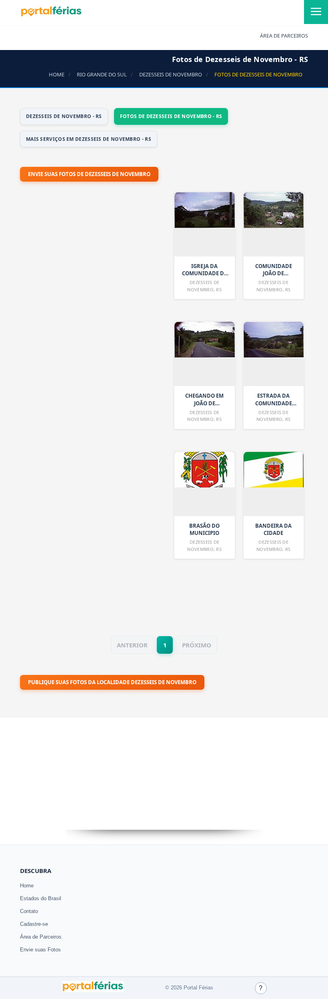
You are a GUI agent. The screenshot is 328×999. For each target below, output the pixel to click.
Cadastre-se (34, 924)
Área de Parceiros (41, 937)
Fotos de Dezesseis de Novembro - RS (171, 116)
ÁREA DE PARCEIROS (284, 35)
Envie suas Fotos (40, 950)
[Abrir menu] (316, 12)
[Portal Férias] (51, 15)
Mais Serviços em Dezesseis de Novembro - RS (88, 139)
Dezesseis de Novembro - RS (64, 116)
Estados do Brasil (40, 898)
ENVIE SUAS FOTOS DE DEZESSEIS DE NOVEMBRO (89, 174)
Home (27, 886)
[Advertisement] (80, 402)
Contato (29, 911)
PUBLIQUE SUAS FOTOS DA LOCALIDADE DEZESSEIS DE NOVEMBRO (112, 682)
